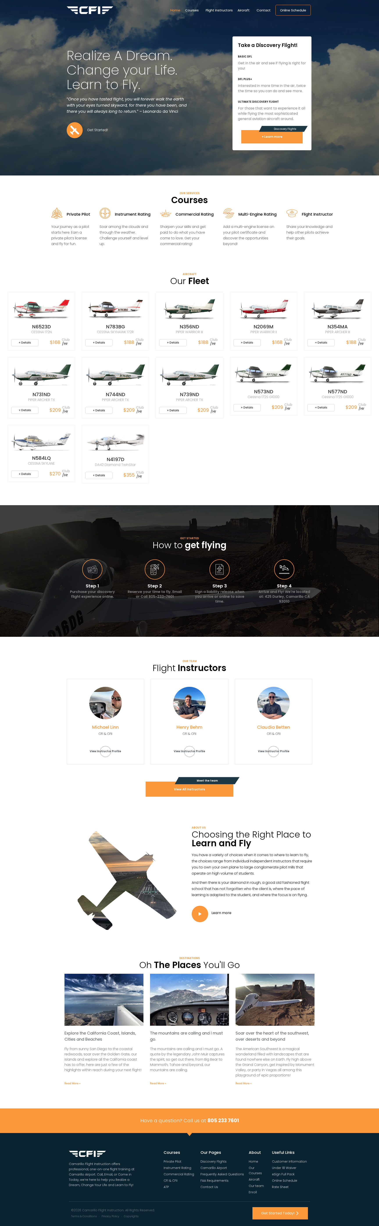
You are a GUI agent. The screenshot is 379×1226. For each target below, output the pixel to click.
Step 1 (92, 586)
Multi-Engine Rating (257, 214)
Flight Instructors (219, 10)
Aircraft (244, 10)
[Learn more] (200, 914)
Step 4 (284, 586)
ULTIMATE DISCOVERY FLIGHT (258, 102)
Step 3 (220, 586)
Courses (192, 10)
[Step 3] (219, 569)
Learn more (221, 912)
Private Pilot (78, 214)
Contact (264, 10)
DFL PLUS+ (245, 79)
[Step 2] (155, 569)
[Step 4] (284, 569)
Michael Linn (105, 727)
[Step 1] (92, 569)
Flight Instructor (317, 214)
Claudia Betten (273, 727)
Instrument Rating (132, 214)
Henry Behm (189, 727)
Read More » (72, 1083)
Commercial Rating (194, 214)
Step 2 (155, 586)
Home (175, 10)
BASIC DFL (245, 56)
